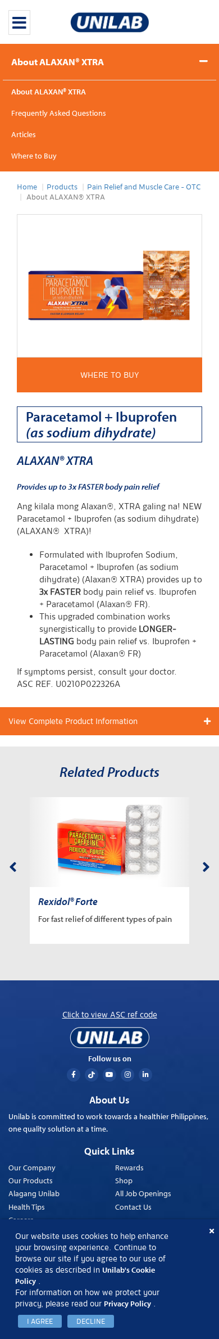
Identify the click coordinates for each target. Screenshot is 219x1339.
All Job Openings (143, 1193)
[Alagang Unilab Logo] (109, 1037)
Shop (124, 1180)
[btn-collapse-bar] (19, 22)
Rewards (129, 1167)
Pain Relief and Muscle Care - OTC (143, 187)
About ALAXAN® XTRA (57, 61)
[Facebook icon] (73, 1075)
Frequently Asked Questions (58, 113)
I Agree (40, 1321)
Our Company (32, 1167)
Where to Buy (34, 156)
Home (27, 187)
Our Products (30, 1180)
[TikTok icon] (91, 1075)
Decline (90, 1321)
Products (62, 187)
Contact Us (133, 1207)
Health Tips (26, 1207)
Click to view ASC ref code (109, 1015)
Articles (23, 134)
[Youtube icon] (109, 1075)
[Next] (206, 865)
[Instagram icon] (127, 1075)
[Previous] (13, 865)
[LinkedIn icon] (145, 1075)
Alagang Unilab (34, 1193)
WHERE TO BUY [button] (109, 375)
